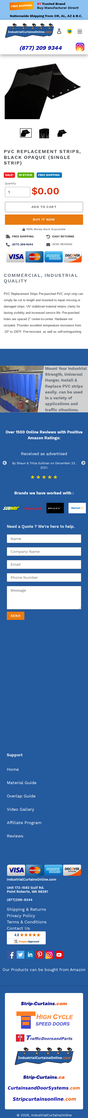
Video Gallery (20, 809)
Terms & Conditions (26, 921)
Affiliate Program (24, 822)
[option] (11, 518)
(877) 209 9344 (40, 48)
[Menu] (80, 30)
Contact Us (18, 928)
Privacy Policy (21, 915)
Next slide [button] (83, 463)
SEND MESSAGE (62, 244)
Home (13, 769)
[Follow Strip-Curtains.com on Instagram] (49, 957)
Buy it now (44, 219)
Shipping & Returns (26, 909)
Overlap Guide (21, 795)
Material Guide (21, 782)
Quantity (10, 183)
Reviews (15, 835)
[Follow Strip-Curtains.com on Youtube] (59, 957)
